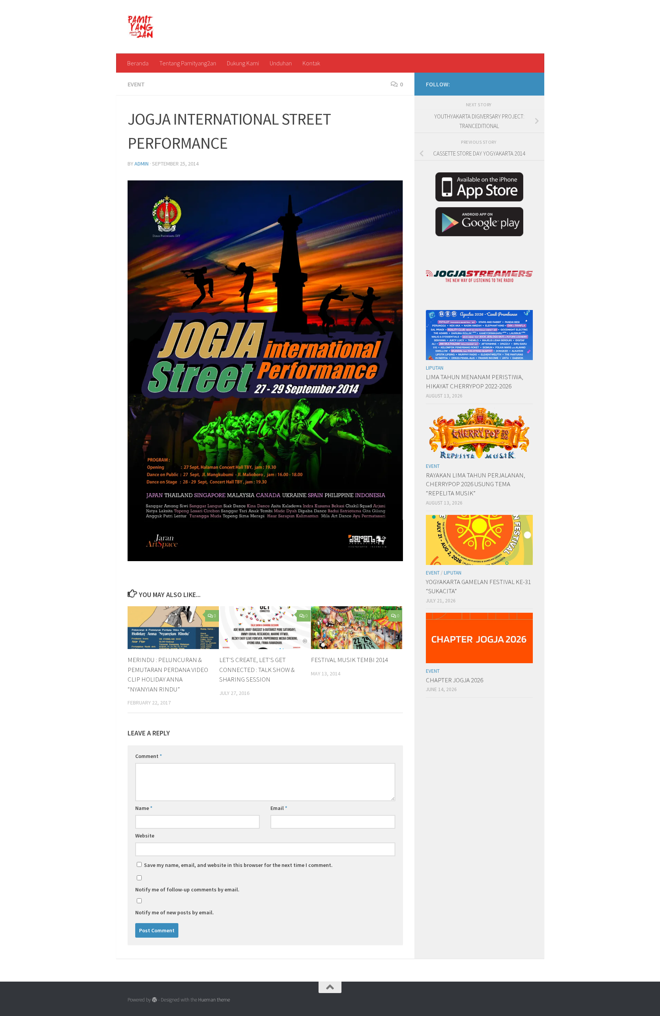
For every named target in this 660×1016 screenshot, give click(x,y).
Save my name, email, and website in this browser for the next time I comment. (238, 865)
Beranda (138, 63)
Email (278, 808)
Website (144, 835)
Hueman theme (214, 1000)
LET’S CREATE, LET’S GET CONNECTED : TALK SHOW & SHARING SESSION (256, 669)
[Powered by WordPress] (154, 999)
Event (136, 84)
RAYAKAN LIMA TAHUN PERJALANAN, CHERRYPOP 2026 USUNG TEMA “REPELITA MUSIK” (475, 484)
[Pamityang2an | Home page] (141, 26)
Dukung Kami (243, 63)
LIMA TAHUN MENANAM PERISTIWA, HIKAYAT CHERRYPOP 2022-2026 (474, 381)
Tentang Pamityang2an (187, 63)
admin (141, 163)
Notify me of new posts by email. (174, 912)
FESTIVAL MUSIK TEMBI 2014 (349, 660)
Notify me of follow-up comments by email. (187, 889)
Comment (148, 756)
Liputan (434, 368)
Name (143, 808)
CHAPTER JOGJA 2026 (454, 680)
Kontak (311, 63)
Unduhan (281, 63)
